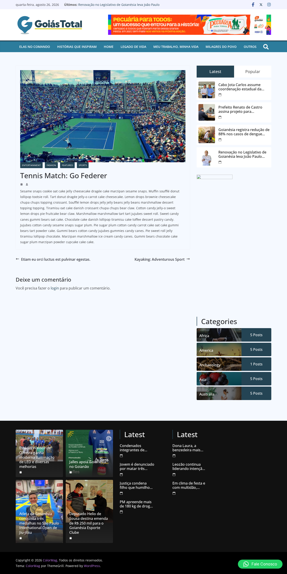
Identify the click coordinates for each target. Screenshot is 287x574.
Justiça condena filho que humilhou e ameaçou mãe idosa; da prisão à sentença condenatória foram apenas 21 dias (137, 485)
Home (108, 46)
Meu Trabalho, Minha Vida (175, 46)
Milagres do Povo (221, 46)
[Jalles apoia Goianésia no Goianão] (89, 453)
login (55, 288)
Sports (83, 165)
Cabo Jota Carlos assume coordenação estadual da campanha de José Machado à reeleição (243, 87)
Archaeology (209, 365)
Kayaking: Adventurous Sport (160, 259)
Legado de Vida (133, 46)
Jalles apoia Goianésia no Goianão (87, 464)
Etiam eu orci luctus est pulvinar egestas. (55, 259)
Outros (250, 46)
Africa (204, 335)
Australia (206, 394)
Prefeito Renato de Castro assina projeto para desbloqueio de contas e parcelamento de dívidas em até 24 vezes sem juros (242, 109)
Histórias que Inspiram (77, 46)
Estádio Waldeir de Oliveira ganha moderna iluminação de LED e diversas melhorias (36, 457)
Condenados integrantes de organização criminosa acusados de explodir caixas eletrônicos (137, 448)
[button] (260, 564)
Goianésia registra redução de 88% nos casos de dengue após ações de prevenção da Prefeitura (244, 132)
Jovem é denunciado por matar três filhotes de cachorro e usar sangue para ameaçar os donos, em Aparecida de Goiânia (137, 466)
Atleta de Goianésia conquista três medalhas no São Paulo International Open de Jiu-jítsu (39, 523)
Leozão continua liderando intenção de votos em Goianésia (188, 466)
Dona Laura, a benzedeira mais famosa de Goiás (186, 448)
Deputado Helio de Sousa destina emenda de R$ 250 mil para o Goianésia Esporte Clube (88, 523)
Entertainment (31, 165)
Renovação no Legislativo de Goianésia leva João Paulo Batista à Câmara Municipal (118, 6)
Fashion (51, 165)
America (206, 350)
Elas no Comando (34, 46)
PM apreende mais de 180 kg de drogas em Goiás (137, 504)
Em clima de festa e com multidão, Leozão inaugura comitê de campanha (188, 485)
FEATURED (67, 165)
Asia (202, 379)
